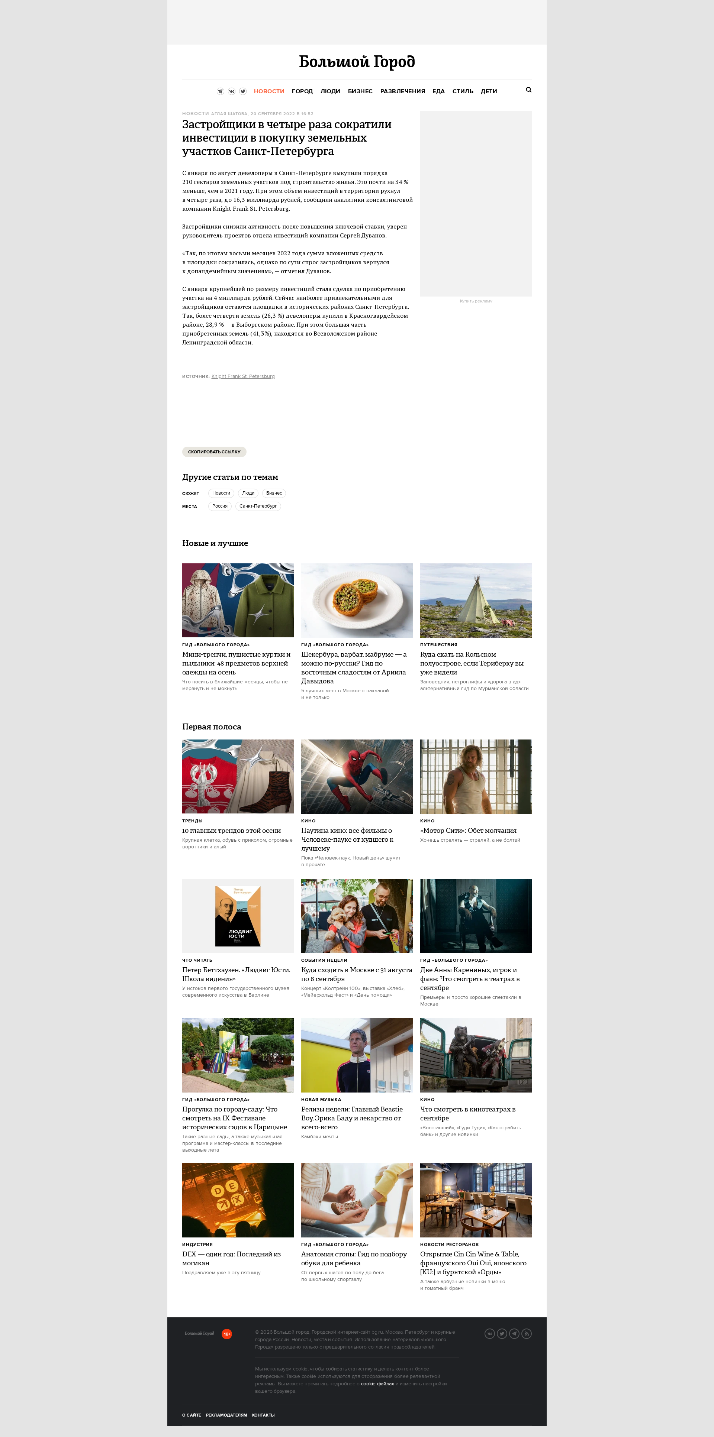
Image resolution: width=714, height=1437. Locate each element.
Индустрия (197, 1244)
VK (494, 1333)
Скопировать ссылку (214, 452)
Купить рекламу (476, 301)
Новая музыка (321, 1100)
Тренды (192, 821)
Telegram (519, 1333)
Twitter (506, 1333)
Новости (195, 114)
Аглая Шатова (229, 114)
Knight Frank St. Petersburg (243, 376)
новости (221, 493)
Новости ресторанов (449, 1244)
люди (248, 493)
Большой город (199, 1334)
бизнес (274, 493)
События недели (324, 960)
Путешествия (439, 645)
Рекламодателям (226, 1415)
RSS (531, 1333)
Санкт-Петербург (258, 506)
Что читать (197, 960)
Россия (220, 506)
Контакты (263, 1415)
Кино (308, 821)
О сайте (191, 1415)
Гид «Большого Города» (216, 645)
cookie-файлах (377, 1384)
